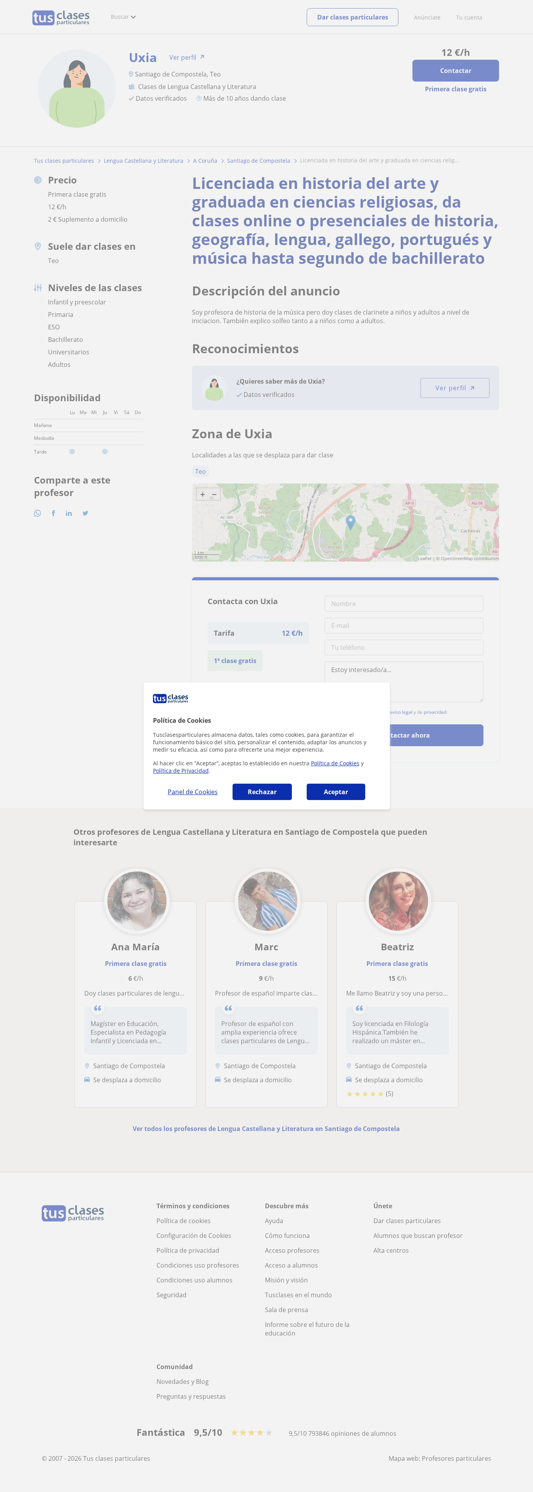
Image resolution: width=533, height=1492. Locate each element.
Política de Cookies (335, 763)
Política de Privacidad (181, 770)
